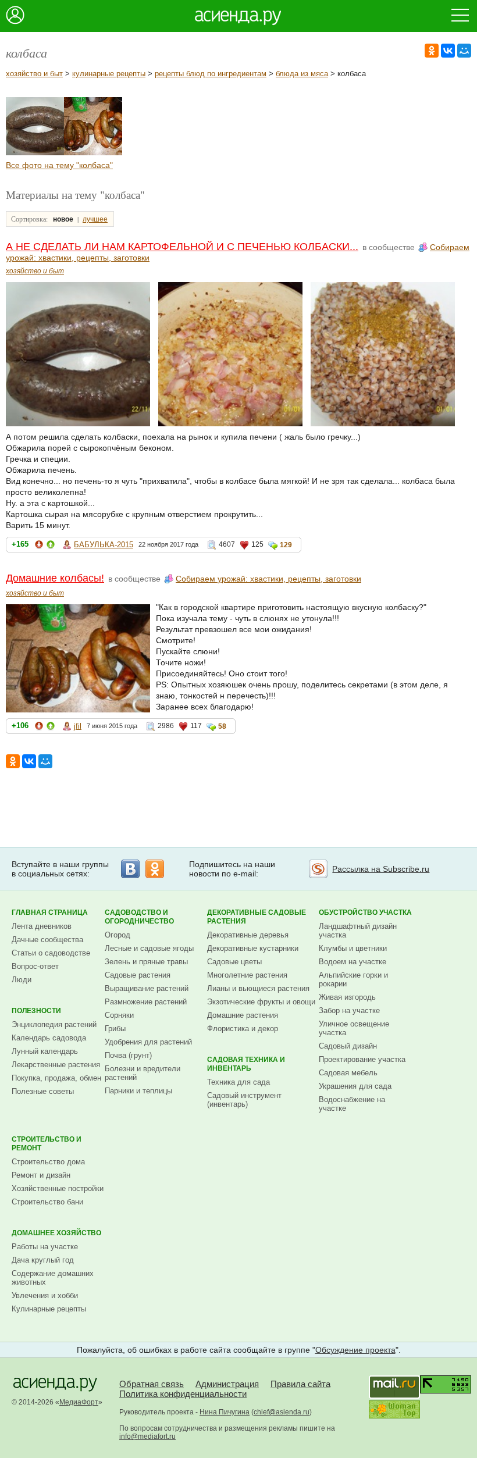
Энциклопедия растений (54, 1024)
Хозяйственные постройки (58, 1188)
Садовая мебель (348, 1072)
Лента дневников (42, 926)
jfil (77, 726)
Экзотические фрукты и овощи (261, 1001)
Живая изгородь (347, 997)
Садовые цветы (234, 961)
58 (222, 726)
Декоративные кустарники (252, 948)
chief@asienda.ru (281, 1412)
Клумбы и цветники (353, 948)
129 (286, 545)
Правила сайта (300, 1384)
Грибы (115, 1028)
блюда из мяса (302, 73)
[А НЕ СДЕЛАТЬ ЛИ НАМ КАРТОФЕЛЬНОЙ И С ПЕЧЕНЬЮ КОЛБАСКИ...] (35, 152)
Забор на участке (349, 1010)
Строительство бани (47, 1201)
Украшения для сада (355, 1086)
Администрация (227, 1384)
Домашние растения (242, 1015)
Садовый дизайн (348, 1046)
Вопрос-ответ (35, 966)
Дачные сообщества (47, 939)
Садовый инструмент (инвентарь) (244, 1099)
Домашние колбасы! (55, 578)
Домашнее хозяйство (56, 1233)
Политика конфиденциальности (183, 1394)
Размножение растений (146, 1001)
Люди (21, 979)
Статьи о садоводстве (51, 953)
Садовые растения (137, 975)
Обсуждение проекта (355, 1349)
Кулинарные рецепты (49, 1308)
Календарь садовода (49, 1037)
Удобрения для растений (148, 1042)
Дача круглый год (43, 1260)
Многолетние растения (247, 975)
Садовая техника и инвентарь (246, 1064)
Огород (117, 935)
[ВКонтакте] (448, 51)
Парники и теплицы (138, 1090)
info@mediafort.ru (147, 1436)
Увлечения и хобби (45, 1295)
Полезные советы (43, 1091)
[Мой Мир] (464, 51)
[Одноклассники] (432, 51)
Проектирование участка (362, 1059)
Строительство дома (48, 1161)
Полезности (36, 1011)
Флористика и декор (242, 1028)
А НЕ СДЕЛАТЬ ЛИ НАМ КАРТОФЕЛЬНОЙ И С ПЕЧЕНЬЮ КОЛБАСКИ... (182, 246)
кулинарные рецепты (108, 73)
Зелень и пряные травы (146, 961)
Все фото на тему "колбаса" (59, 165)
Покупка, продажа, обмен (56, 1078)
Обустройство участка (365, 912)
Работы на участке (45, 1246)
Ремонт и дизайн (41, 1175)
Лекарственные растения (56, 1064)
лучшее (95, 219)
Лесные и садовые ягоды (149, 948)
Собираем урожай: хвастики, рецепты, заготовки (268, 578)
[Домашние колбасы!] (93, 152)
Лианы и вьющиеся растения (258, 988)
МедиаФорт (78, 1402)
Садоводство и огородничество (139, 916)
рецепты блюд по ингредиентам (210, 73)
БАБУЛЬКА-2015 (103, 544)
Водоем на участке (352, 961)
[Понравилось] (50, 546)
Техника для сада (238, 1082)
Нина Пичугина (225, 1412)
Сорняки (119, 1015)
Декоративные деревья (248, 935)
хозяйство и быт (34, 73)
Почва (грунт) (128, 1055)
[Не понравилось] (39, 546)
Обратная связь (151, 1384)
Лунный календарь (45, 1051)
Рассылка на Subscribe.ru (380, 869)
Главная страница (50, 912)
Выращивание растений (146, 988)
